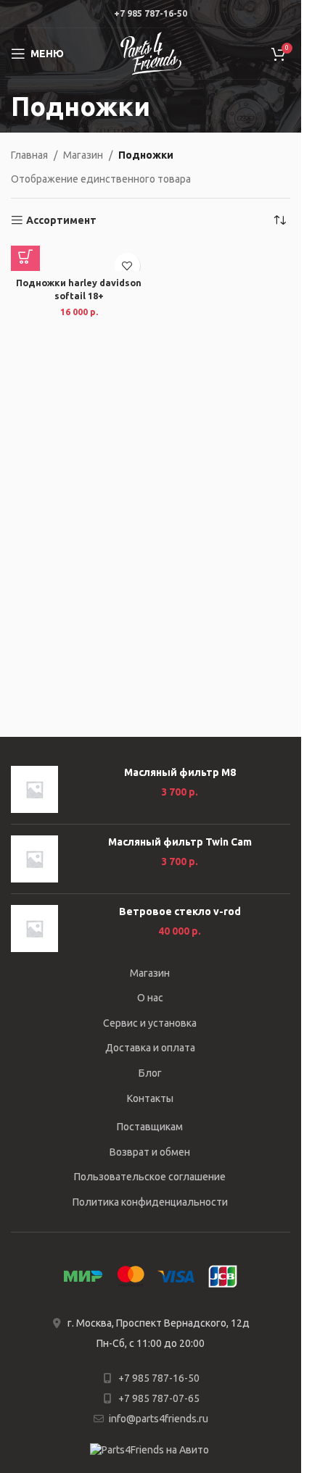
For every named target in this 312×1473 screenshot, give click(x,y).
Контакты (150, 1098)
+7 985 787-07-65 (159, 1398)
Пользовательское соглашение (150, 1176)
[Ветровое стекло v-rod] (34, 928)
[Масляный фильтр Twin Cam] (34, 858)
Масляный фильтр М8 (180, 772)
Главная (29, 155)
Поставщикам (150, 1126)
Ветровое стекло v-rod (180, 911)
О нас (150, 997)
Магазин (83, 155)
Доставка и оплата (150, 1047)
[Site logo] (151, 53)
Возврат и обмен (150, 1152)
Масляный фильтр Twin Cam (180, 842)
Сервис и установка (150, 1023)
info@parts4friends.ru (158, 1418)
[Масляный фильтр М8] (34, 789)
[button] (25, 256)
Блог (150, 1073)
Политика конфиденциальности (150, 1202)
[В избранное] (127, 265)
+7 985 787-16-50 (159, 1378)
